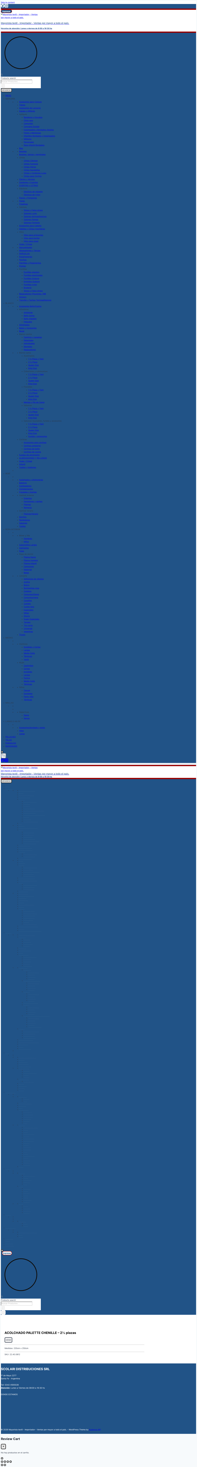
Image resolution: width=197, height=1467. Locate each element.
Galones (23, 207)
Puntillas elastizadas (33, 275)
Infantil (22, 464)
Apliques (23, 114)
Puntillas (23, 269)
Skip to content (8, 2)
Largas (27, 650)
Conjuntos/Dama (31, 594)
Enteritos (28, 498)
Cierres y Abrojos (27, 179)
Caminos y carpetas (33, 337)
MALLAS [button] (9, 703)
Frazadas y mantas (28, 492)
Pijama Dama (30, 557)
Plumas (22, 266)
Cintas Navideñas (32, 170)
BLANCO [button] (9, 303)
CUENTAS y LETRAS (28, 185)
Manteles (28, 346)
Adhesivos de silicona (34, 579)
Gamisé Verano (26, 511)
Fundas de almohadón (29, 455)
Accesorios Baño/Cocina (30, 306)
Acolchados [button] (29, 356)
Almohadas (24, 325)
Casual (27, 690)
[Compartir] (8, 1462)
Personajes (29, 142)
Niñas (26, 613)
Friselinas (23, 204)
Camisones (29, 566)
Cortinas (23, 439)
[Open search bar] (2, 75)
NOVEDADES (11, 746)
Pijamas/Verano (31, 514)
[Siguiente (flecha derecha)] (5, 1465)
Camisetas (24, 548)
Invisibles (28, 672)
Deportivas (24, 712)
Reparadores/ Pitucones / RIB (32, 294)
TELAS (8, 740)
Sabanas (23, 523)
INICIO (8, 95)
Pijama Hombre (31, 560)
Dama (26, 715)
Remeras (28, 507)
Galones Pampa (31, 219)
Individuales (29, 343)
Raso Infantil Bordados (34, 145)
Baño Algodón (30, 319)
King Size (32, 368)
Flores (22, 201)
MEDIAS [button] (9, 638)
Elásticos (23, 188)
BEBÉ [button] (7, 473)
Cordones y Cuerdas (28, 182)
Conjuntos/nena (31, 597)
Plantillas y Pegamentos (30, 263)
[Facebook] (3, 7)
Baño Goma (29, 315)
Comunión (28, 123)
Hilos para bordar (32, 238)
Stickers (22, 297)
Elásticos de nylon (32, 195)
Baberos (23, 483)
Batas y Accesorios (28, 328)
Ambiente (28, 312)
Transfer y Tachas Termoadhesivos (35, 300)
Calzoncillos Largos (28, 545)
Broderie (27, 288)
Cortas (27, 669)
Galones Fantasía (32, 223)
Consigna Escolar (31, 126)
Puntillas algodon (31, 272)
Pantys (27, 678)
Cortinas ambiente (32, 446)
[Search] (3, 86)
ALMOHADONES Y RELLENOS (33, 458)
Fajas (21, 551)
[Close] (2, 752)
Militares (27, 139)
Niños (26, 542)
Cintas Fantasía (31, 164)
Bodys (26, 585)
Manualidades (25, 247)
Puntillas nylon (30, 284)
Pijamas (27, 504)
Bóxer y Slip (24, 535)
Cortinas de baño (32, 449)
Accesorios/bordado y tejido (32, 727)
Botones (23, 151)
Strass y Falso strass (33, 210)
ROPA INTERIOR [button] (12, 529)
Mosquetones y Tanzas (29, 250)
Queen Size (33, 365)
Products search (8, 78)
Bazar (21, 331)
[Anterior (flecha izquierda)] (2, 1465)
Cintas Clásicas (31, 161)
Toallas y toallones (27, 467)
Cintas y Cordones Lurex (35, 173)
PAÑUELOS (24, 253)
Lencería (23, 576)
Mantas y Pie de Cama (34, 402)
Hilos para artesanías (33, 235)
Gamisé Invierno (26, 495)
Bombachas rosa (31, 588)
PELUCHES (10, 737)
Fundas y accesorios (37, 436)
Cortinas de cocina (32, 452)
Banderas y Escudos (33, 117)
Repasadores (30, 350)
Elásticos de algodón (33, 192)
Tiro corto (28, 625)
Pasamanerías (25, 257)
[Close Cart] (3, 1446)
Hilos (21, 232)
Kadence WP (95, 1429)
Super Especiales (31, 619)
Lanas (22, 734)
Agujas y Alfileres (27, 111)
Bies (21, 148)
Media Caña (29, 653)
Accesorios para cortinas (35, 442)
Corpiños (28, 600)
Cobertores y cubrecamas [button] (36, 371)
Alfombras (24, 309)
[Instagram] (6, 7)
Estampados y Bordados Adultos (39, 130)
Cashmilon (28, 666)
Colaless (27, 591)
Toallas (22, 526)
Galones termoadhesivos (35, 216)
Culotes (27, 604)
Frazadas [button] (28, 387)
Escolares (28, 693)
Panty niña (28, 697)
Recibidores (24, 520)
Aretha (27, 582)
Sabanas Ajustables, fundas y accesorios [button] (43, 421)
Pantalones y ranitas (33, 501)
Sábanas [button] (28, 405)
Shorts (27, 616)
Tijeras (22, 105)
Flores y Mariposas (32, 133)
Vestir (26, 659)
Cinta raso (28, 120)
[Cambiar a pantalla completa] (5, 1462)
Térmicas (28, 656)
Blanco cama (25, 353)
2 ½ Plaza (32, 362)
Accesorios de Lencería (30, 108)
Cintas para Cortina (32, 176)
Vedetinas (28, 631)
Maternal (28, 569)
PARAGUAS (10, 743)
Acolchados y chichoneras (31, 480)
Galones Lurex (30, 213)
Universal (28, 628)
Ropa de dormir (26, 554)
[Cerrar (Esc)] (10, 1462)
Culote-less (29, 607)
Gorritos (22, 517)
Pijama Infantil (30, 563)
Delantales (28, 340)
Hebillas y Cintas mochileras (32, 229)
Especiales (28, 610)
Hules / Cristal (25, 244)
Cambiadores (25, 486)
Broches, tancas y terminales (32, 154)
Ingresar (6, 11)
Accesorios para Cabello (30, 226)
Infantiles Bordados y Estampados (39, 136)
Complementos (26, 489)
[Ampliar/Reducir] (2, 1462)
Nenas (27, 718)
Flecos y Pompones (28, 198)
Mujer (21, 662)
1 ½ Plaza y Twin (36, 359)
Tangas (27, 622)
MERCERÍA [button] (10, 99)
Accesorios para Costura (30, 102)
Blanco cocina (25, 334)
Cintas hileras (30, 167)
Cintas (22, 157)
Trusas (22, 635)
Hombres (28, 538)
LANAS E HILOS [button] (12, 721)
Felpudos (28, 322)
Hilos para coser (31, 241)
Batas (26, 573)
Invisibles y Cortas (32, 647)
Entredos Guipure (32, 281)
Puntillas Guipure (31, 278)
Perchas (23, 260)
